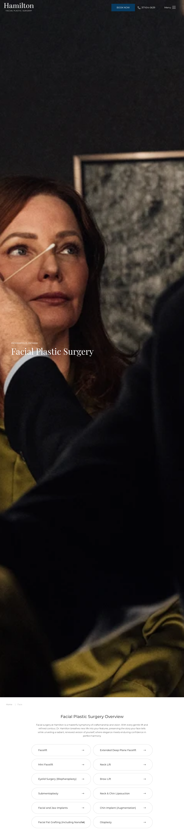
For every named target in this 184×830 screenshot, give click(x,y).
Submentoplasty (48, 793)
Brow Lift (105, 779)
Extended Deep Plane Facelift (118, 750)
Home (9, 704)
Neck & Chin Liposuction (115, 793)
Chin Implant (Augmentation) (118, 807)
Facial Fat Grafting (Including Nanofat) (61, 822)
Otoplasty (106, 822)
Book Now (123, 7)
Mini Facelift (45, 764)
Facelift (42, 750)
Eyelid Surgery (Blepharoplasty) (57, 779)
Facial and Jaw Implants (53, 807)
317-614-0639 (148, 7)
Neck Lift (105, 764)
